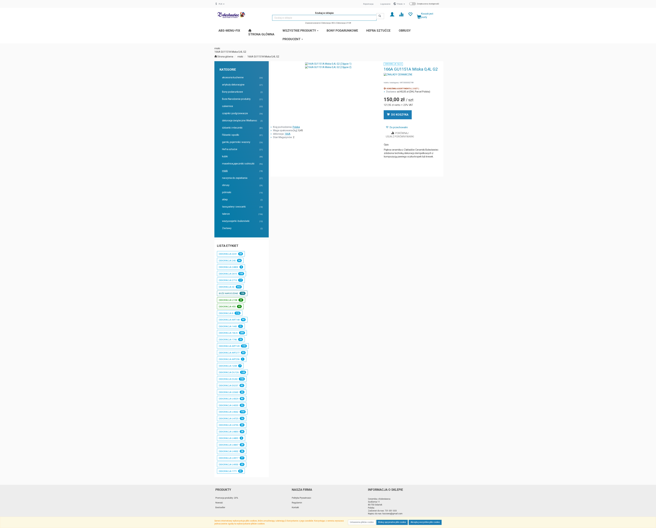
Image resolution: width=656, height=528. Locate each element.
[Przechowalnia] (410, 14)
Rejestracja (368, 4)
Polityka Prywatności (301, 498)
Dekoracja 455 (328, 23)
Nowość (219, 503)
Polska (296, 127)
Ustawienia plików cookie (362, 522)
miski (240, 56)
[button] (401, 3)
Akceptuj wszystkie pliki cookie (425, 522)
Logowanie (385, 4)
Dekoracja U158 (343, 23)
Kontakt (295, 507)
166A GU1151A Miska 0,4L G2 (263, 56)
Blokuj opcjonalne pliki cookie (392, 522)
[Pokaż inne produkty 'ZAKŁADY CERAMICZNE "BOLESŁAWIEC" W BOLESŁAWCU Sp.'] (398, 74)
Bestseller (220, 507)
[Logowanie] (392, 14)
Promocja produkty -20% (226, 498)
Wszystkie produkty (300, 30)
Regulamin (297, 503)
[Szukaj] (380, 16)
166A (287, 133)
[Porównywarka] (401, 14)
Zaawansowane (312, 23)
